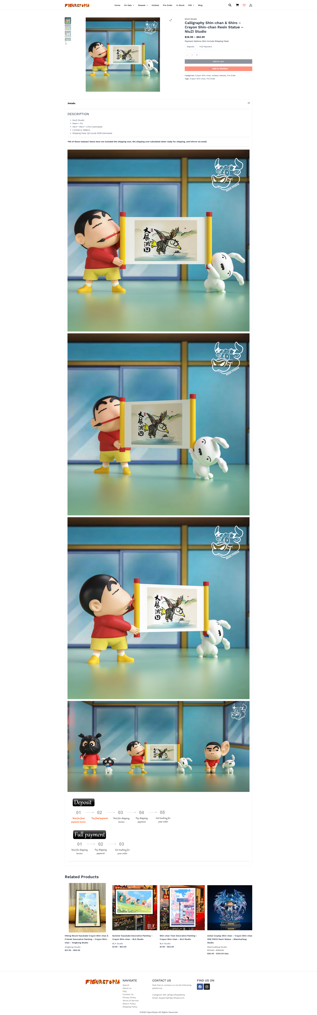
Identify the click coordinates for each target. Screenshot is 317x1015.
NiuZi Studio (191, 19)
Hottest (215, 75)
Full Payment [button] (205, 46)
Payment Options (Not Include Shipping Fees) (207, 41)
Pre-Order (211, 79)
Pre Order (231, 75)
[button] (133, 5)
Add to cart (218, 61)
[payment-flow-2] (68, 43)
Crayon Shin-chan (203, 75)
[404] (68, 39)
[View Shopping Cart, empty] (237, 5)
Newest (223, 75)
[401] (122, 54)
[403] (68, 34)
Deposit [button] (190, 46)
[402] (68, 27)
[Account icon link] (250, 5)
